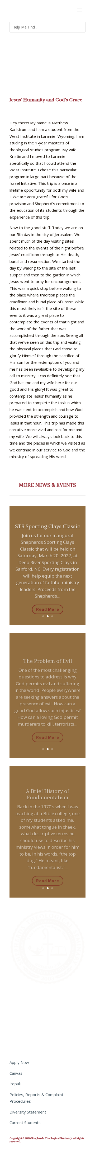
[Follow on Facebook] (24, 998)
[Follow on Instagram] (35, 998)
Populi (15, 1083)
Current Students (25, 1122)
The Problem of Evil (47, 656)
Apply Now (19, 1062)
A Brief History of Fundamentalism (47, 789)
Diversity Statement (28, 1112)
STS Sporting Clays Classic (47, 523)
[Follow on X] (14, 998)
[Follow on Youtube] (45, 998)
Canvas (16, 1073)
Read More (47, 606)
